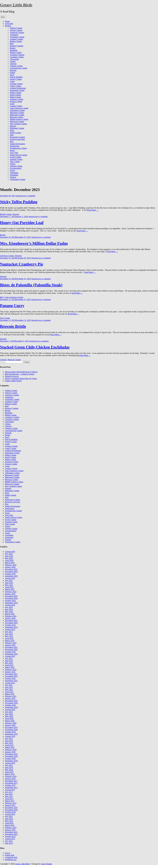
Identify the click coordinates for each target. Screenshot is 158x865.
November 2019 (11, 730)
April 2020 (9, 718)
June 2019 (9, 741)
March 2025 (9, 589)
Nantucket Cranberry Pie (21, 264)
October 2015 (10, 836)
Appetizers (14, 35)
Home (7, 21)
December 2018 (11, 754)
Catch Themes (46, 864)
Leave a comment (28, 196)
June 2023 (9, 634)
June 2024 (9, 609)
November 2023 (11, 623)
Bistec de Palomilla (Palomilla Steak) (31, 285)
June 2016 (9, 819)
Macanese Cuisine (17, 113)
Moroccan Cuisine (17, 121)
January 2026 (10, 567)
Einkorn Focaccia (12, 376)
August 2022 (10, 656)
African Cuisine (16, 30)
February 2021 (10, 696)
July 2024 (9, 607)
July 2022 (9, 658)
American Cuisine (17, 32)
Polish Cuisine (15, 133)
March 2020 (9, 721)
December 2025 (11, 569)
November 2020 (11, 703)
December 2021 (11, 674)
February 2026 (10, 565)
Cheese (13, 61)
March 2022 (9, 667)
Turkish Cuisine (16, 166)
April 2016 (9, 823)
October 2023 (10, 625)
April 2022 (9, 665)
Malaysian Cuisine (17, 115)
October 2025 (10, 574)
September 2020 (11, 707)
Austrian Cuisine (16, 39)
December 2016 (11, 808)
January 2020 (10, 725)
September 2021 (11, 681)
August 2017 (10, 790)
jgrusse (18, 196)
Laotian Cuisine (16, 106)
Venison (13, 177)
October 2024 (10, 600)
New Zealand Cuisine (18, 124)
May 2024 (9, 612)
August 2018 (10, 763)
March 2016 (9, 825)
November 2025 (11, 572)
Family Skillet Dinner (13, 381)
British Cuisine (15, 52)
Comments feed (11, 857)
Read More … (93, 210)
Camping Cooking (17, 55)
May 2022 (9, 663)
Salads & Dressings (17, 144)
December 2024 (11, 596)
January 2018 (10, 779)
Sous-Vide (14, 153)
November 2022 (11, 649)
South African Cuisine (18, 155)
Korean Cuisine (16, 101)
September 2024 (11, 603)
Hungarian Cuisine (17, 90)
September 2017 (11, 787)
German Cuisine (16, 84)
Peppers (13, 126)
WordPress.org (10, 860)
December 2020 (11, 701)
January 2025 (10, 594)
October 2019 (10, 732)
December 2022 (11, 647)
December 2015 (11, 832)
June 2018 (9, 767)
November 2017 (11, 783)
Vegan (12, 170)
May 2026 (9, 558)
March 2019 (9, 747)
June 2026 (9, 556)
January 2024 (10, 618)
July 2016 (9, 816)
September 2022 (11, 654)
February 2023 (10, 643)
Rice (11, 141)
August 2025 (10, 578)
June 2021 (9, 687)
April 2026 (9, 560)
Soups (12, 150)
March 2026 (9, 563)
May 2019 (9, 743)
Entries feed (9, 855)
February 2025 (10, 592)
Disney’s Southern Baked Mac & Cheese (21, 378)
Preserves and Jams (17, 139)
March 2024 (9, 614)
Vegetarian (14, 175)
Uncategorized (15, 168)
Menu (3, 17)
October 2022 (10, 652)
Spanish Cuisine (16, 159)
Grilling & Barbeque (18, 88)
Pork (12, 135)
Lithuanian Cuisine (17, 110)
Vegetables (14, 173)
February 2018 (10, 776)
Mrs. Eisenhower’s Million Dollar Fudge (34, 243)
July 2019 (9, 738)
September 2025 (11, 576)
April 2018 (9, 772)
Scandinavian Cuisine (18, 148)
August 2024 (10, 605)
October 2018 (10, 759)
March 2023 (9, 641)
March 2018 (9, 774)
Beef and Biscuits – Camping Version (19, 374)
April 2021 (9, 692)
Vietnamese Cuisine (17, 179)
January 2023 (10, 645)
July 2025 (9, 580)
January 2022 (10, 672)
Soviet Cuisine (15, 157)
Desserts (13, 70)
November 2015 (11, 834)
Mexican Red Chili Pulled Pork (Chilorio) (21, 372)
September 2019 (11, 734)
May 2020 (9, 716)
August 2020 (10, 710)
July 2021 (9, 685)
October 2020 (10, 705)
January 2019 (10, 752)
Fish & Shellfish (16, 77)
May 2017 (9, 796)
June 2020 (9, 714)
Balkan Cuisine (16, 41)
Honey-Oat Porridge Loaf (22, 222)
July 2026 (9, 554)
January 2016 (10, 830)
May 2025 (9, 585)
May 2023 (9, 636)
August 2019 (10, 736)
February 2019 (10, 750)
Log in (7, 853)
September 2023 (11, 627)
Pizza (12, 130)
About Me (9, 24)
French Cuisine (16, 79)
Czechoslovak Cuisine (18, 68)
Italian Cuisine (15, 97)
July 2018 (9, 765)
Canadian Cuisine (17, 57)
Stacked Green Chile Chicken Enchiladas (34, 347)
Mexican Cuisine (16, 117)
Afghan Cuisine (16, 28)
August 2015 (10, 839)
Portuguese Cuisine (17, 137)
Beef (12, 44)
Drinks (12, 72)
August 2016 (10, 814)
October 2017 (10, 785)
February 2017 (10, 803)
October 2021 (10, 678)
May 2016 (9, 821)
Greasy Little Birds (16, 5)
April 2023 (9, 638)
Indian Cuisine (15, 93)
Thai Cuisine (15, 162)
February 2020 (10, 723)
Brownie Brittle (13, 326)
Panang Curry (12, 305)
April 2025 (9, 587)
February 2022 (10, 669)
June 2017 (9, 794)
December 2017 (11, 781)
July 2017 (9, 792)
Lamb (12, 104)
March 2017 (9, 801)
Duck (12, 75)
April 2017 (9, 799)
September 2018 (11, 761)
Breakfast (13, 50)
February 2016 (10, 828)
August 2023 (10, 629)
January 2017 (10, 805)
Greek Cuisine (15, 86)
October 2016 (10, 812)
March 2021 (9, 694)
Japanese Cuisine (16, 99)
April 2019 (9, 745)
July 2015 (9, 841)
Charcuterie (14, 59)
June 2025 (9, 583)
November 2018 (11, 756)
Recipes (8, 26)
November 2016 (11, 810)
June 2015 (9, 843)
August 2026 (10, 551)
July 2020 (9, 712)
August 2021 (10, 683)
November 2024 (11, 598)
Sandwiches (14, 146)
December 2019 (11, 727)
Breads (12, 48)
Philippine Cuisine (17, 128)
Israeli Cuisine (15, 95)
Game (12, 81)
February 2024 (10, 616)
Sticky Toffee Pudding (18, 201)
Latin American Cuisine (19, 108)
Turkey (12, 164)
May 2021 (9, 690)
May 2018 (9, 770)
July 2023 (9, 632)
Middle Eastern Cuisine (19, 119)
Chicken (13, 64)
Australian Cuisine (17, 37)
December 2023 (11, 621)
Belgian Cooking (16, 46)
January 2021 (10, 698)
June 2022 (9, 661)
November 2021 (11, 676)
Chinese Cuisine (16, 66)
